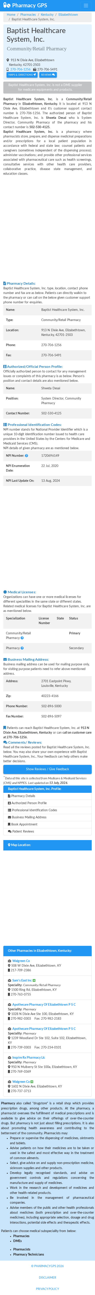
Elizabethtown (68, 14)
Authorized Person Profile (29, 803)
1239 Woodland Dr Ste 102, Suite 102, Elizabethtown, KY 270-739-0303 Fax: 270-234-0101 (47, 1038)
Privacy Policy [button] (47, 1289)
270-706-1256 (20, 69)
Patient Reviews (22, 831)
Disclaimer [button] (47, 1277)
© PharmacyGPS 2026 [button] (47, 1266)
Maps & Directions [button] (20, 75)
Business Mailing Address (29, 817)
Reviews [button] (46, 75)
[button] (26, 455)
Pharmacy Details (22, 796)
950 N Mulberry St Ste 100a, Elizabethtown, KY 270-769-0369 (42, 1064)
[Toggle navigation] (85, 5)
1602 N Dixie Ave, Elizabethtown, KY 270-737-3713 (36, 1086)
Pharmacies (28, 14)
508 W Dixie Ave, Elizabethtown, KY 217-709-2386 (35, 966)
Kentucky (47, 14)
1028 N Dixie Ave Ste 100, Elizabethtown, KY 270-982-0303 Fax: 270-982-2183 (42, 1011)
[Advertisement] (47, 228)
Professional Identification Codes (34, 810)
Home (11, 14)
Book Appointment (24, 824)
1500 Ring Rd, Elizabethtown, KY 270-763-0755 (34, 987)
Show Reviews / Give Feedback (47, 769)
